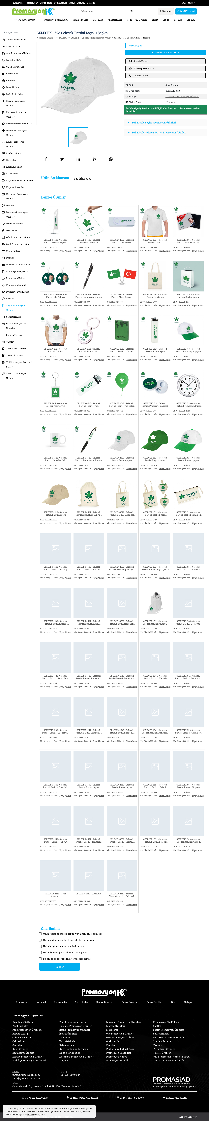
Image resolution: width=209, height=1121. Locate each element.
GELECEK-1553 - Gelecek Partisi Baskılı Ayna (122, 786)
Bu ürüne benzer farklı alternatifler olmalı (67, 958)
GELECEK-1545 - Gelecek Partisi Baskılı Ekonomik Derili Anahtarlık (188, 677)
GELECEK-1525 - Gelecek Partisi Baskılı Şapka (188, 459)
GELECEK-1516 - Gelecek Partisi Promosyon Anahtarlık (55, 404)
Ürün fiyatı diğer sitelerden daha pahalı (65, 952)
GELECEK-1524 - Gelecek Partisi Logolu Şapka (155, 459)
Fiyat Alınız (170, 102)
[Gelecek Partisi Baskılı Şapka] (188, 439)
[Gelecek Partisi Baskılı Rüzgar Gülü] (55, 820)
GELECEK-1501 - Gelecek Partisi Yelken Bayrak (55, 241)
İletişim (91, 2)
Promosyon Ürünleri (45, 38)
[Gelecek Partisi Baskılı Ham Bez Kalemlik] (188, 493)
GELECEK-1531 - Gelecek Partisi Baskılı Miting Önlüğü (55, 568)
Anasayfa (21, 1002)
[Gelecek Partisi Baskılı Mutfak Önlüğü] (89, 548)
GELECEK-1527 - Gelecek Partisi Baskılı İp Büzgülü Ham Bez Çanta (89, 513)
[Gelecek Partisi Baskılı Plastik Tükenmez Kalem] (122, 820)
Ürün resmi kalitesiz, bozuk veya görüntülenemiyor (72, 933)
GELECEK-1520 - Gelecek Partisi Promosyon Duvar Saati (188, 404)
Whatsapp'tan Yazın (144, 68)
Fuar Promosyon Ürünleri (19, 123)
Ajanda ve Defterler (16, 39)
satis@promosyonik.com (26, 1078)
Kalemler (98, 19)
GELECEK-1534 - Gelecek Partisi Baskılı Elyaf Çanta (155, 568)
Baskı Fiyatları (77, 2)
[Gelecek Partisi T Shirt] (155, 221)
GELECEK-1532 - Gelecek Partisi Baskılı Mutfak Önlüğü (89, 568)
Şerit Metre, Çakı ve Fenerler (16, 326)
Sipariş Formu (141, 61)
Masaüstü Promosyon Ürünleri (17, 214)
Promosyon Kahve (15, 278)
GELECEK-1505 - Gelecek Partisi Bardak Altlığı (188, 241)
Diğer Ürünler (13, 87)
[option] (78, 83)
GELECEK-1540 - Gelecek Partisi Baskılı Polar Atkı (188, 622)
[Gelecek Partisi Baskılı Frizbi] (155, 766)
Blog (173, 1002)
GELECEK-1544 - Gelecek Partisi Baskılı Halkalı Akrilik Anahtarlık (155, 677)
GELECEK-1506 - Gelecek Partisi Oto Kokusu (55, 295)
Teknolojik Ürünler (137, 19)
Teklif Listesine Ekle (166, 52)
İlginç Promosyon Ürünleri (15, 144)
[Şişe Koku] (89, 875)
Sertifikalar (46, 2)
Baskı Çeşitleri (155, 1002)
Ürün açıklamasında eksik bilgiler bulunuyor (69, 939)
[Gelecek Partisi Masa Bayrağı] (122, 275)
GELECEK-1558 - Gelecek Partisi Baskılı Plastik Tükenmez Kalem (122, 840)
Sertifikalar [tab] (83, 178)
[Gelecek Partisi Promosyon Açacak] (155, 384)
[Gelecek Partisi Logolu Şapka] (122, 439)
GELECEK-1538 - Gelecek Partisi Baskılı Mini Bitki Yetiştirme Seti (122, 622)
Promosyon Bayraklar (17, 271)
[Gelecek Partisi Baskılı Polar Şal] (155, 602)
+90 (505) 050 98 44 (69, 1074)
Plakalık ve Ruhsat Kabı (18, 264)
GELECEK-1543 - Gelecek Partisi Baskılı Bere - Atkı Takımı (122, 677)
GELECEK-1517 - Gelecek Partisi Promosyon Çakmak (89, 404)
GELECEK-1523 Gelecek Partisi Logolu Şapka (132, 38)
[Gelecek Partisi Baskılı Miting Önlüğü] (55, 548)
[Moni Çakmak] (55, 875)
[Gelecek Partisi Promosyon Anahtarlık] (89, 330)
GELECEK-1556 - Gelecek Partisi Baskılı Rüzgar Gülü (55, 840)
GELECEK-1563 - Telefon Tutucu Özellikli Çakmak (122, 895)
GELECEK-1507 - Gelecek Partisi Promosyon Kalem (88, 295)
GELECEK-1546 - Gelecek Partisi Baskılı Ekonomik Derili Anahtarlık (55, 731)
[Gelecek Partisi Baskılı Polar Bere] (55, 657)
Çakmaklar (12, 73)
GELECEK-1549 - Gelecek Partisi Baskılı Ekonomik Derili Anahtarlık (155, 731)
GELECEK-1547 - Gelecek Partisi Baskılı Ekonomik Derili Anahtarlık (88, 731)
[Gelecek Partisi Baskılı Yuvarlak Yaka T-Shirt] (55, 766)
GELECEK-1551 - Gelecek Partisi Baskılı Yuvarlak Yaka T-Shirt (55, 786)
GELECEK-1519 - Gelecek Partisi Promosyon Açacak (155, 404)
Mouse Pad (11, 230)
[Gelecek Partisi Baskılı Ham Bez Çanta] (122, 493)
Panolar (10, 257)
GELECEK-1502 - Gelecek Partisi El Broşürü (89, 241)
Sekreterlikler (13, 316)
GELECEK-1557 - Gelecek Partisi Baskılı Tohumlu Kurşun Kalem (88, 840)
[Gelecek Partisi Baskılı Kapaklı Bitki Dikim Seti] (188, 548)
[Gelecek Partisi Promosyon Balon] (122, 384)
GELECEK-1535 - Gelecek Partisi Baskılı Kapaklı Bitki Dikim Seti (188, 568)
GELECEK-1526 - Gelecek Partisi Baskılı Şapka (55, 513)
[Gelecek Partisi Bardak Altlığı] (188, 221)
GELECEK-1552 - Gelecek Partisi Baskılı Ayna (89, 786)
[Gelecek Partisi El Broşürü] (89, 221)
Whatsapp (64, 255)
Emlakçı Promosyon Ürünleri (16, 114)
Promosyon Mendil (16, 285)
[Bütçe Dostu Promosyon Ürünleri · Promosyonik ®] (33, 11)
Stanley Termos (14, 335)
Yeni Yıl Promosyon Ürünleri (16, 376)
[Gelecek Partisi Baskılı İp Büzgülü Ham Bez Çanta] (89, 493)
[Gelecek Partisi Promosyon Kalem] (89, 275)
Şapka (166, 19)
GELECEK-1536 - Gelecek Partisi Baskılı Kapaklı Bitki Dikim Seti (55, 622)
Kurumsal (18, 2)
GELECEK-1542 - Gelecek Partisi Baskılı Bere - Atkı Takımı (89, 677)
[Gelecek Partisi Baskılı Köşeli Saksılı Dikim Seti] (89, 602)
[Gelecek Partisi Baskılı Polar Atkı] (188, 602)
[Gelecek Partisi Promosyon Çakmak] (155, 330)
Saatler (10, 298)
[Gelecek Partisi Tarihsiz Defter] (122, 330)
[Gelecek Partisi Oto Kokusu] (55, 275)
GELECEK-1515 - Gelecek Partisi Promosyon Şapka (188, 350)
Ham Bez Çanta (80, 19)
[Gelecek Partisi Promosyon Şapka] (188, 330)
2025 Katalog (60, 2)
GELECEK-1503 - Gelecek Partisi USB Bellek (122, 241)
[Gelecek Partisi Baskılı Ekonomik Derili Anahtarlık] (188, 657)
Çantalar (10, 80)
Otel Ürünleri (13, 251)
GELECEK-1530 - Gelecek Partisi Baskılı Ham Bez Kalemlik (188, 513)
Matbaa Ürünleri (14, 223)
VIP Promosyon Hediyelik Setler (19, 364)
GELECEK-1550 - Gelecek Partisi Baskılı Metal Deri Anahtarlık (188, 731)
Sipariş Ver (48, 255)
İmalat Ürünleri (14, 153)
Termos (178, 19)
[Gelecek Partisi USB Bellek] (122, 221)
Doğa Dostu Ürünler (16, 94)
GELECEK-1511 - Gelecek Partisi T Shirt (55, 350)
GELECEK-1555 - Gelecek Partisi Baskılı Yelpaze (188, 786)
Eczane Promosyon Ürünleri (15, 103)
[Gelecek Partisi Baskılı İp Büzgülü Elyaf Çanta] (122, 548)
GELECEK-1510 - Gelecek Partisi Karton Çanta (188, 295)
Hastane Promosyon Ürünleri (16, 132)
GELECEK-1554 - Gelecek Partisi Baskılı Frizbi (155, 786)
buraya (30, 1114)
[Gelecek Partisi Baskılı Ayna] (89, 766)
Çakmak (191, 19)
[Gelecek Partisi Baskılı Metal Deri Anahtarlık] (188, 711)
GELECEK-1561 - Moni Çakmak (55, 895)
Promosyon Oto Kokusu (56, 19)
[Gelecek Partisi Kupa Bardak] (55, 439)
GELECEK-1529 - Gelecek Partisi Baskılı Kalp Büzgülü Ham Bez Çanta (155, 513)
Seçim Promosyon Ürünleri (15, 307)
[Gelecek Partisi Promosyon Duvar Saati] (188, 384)
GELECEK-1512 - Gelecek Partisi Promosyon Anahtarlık (88, 350)
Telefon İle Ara (141, 75)
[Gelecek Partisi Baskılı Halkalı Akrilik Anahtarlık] (155, 657)
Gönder (60, 966)
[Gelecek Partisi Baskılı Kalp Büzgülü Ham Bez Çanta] (155, 493)
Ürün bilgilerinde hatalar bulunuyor (63, 946)
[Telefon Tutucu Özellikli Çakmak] (122, 875)
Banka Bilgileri (105, 1002)
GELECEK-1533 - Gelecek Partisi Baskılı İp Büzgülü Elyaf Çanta (122, 568)
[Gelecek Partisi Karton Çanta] (188, 275)
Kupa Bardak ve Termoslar (19, 180)
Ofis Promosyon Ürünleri (19, 237)
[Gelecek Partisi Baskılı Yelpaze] (188, 766)
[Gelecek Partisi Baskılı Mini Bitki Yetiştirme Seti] (122, 602)
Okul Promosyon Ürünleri (19, 244)
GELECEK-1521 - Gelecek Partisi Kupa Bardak (55, 459)
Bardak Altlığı (13, 60)
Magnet (10, 205)
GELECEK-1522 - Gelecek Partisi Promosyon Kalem (88, 459)
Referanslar (32, 2)
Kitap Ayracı (12, 173)
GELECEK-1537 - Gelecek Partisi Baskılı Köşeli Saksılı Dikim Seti (89, 622)
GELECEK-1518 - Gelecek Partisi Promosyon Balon (122, 404)
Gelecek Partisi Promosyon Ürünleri (96, 38)
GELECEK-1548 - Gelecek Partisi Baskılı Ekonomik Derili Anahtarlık (122, 731)
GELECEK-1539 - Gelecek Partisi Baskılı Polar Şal (155, 622)
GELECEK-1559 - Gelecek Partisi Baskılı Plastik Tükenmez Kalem (155, 840)
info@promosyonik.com (26, 1074)
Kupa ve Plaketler (15, 187)
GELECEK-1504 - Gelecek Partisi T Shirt (155, 241)
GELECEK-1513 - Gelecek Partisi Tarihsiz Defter (122, 350)
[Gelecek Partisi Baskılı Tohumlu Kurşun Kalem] (89, 820)
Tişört (155, 19)
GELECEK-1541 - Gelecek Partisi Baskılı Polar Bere (55, 677)
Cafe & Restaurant (15, 66)
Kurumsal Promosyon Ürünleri (17, 196)
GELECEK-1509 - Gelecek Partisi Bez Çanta (155, 295)
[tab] (55, 178)
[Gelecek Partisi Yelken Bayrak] (55, 221)
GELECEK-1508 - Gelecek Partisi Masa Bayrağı (122, 295)
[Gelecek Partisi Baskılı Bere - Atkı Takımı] (89, 657)
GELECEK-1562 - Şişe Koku (88, 893)
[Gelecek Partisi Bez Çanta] (155, 275)
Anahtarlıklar (115, 19)
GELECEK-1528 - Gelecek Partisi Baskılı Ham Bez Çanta (121, 513)
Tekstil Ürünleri (14, 355)
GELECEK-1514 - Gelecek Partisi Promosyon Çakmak (155, 350)
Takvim (10, 341)
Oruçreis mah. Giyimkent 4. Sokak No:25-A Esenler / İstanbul (46, 1086)
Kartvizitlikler (14, 166)
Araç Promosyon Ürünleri (19, 53)
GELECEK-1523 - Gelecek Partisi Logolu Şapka (122, 459)
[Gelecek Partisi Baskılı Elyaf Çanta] (155, 548)
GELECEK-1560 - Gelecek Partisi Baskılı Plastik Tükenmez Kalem (188, 840)
